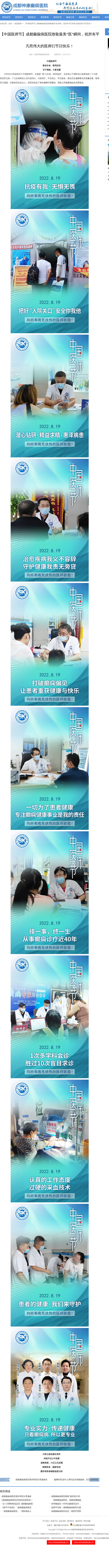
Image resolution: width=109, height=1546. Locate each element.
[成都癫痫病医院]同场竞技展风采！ (17, 1500)
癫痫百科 (83, 17)
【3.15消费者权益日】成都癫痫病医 (17, 1504)
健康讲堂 (79, 1521)
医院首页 (6, 17)
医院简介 (19, 17)
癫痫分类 (70, 17)
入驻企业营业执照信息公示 (83, 1542)
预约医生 (70, 1521)
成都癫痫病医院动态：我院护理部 (66, 1511)
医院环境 (57, 17)
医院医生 (32, 17)
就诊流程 (62, 1521)
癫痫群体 (96, 17)
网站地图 (87, 1521)
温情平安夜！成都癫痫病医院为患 (66, 1507)
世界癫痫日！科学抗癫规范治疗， (66, 1504)
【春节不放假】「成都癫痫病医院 (16, 1507)
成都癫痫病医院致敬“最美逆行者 (65, 1496)
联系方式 (54, 1521)
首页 (10, 24)
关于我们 (46, 1521)
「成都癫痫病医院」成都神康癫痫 (66, 1500)
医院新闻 (45, 17)
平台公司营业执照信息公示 (58, 1542)
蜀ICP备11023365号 (61, 1525)
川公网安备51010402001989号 (84, 1525)
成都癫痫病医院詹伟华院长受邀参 (16, 1496)
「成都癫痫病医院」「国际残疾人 (16, 1511)
